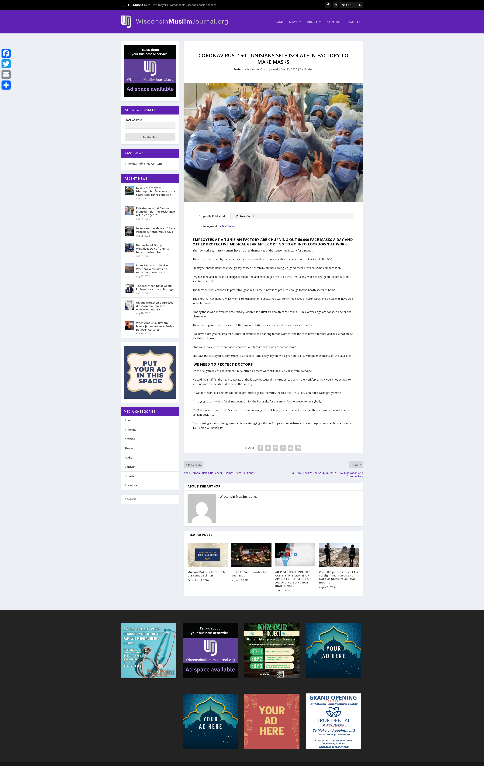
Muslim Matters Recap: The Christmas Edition (207, 573)
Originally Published (212, 216)
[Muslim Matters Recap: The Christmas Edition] (208, 555)
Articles (130, 439)
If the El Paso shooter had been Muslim (249, 573)
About (312, 22)
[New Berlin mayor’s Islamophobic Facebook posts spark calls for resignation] (129, 190)
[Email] (6, 74)
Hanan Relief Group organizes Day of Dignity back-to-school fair (152, 248)
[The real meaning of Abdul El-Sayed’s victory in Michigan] (129, 288)
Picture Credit (245, 216)
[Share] (6, 85)
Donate (354, 22)
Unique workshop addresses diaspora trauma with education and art (154, 306)
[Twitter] (6, 64)
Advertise (131, 485)
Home (279, 22)
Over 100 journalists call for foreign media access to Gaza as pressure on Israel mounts (338, 577)
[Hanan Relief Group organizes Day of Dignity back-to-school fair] (129, 247)
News (293, 22)
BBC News (228, 226)
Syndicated (306, 69)
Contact (334, 22)
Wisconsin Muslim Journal (262, 69)
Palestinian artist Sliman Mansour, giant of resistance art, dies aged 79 (155, 211)
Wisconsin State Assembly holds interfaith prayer (174, 5)
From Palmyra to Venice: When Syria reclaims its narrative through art (152, 269)
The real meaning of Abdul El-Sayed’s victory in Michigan (155, 287)
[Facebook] (6, 53)
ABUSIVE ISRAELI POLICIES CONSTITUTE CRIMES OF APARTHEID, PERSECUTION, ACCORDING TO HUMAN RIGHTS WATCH (294, 579)
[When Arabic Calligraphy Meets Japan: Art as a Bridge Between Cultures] (129, 325)
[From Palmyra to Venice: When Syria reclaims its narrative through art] (129, 268)
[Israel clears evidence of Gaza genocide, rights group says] (129, 231)
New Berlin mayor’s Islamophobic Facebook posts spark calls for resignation (155, 191)
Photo (129, 448)
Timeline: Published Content (143, 163)
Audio (128, 457)
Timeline (130, 429)
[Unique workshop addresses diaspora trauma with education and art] (129, 305)
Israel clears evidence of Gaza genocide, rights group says (155, 230)
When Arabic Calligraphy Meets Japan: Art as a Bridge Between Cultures (155, 326)
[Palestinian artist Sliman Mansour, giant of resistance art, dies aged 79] (129, 210)
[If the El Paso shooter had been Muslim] (251, 555)
